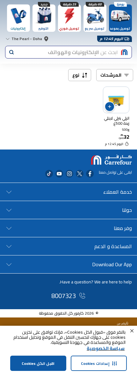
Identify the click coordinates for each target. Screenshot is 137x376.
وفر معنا (123, 228)
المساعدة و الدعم (113, 246)
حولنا (127, 210)
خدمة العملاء (117, 192)
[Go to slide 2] (116, 104)
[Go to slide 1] (119, 104)
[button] (132, 331)
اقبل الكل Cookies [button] (38, 363)
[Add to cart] (110, 106)
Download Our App (112, 264)
